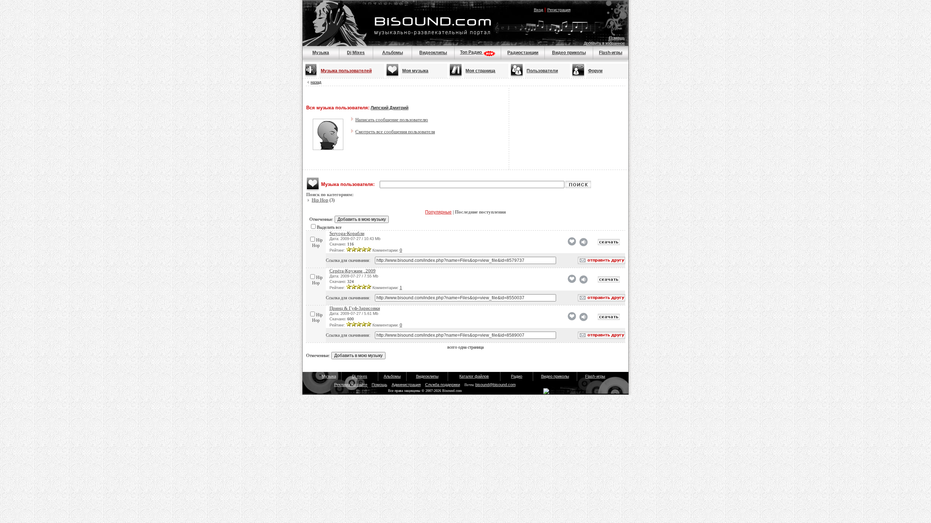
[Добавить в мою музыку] (572, 244)
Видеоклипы (433, 52)
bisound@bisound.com (495, 384)
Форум (595, 70)
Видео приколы (569, 52)
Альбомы (392, 52)
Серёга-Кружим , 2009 (352, 270)
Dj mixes (359, 376)
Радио (516, 376)
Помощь (617, 38)
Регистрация (559, 10)
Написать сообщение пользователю (391, 119)
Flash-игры (610, 52)
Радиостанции (522, 52)
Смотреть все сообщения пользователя (395, 131)
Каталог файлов (474, 376)
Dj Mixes (356, 52)
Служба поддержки (442, 384)
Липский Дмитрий (389, 107)
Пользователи (542, 70)
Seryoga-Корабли (346, 233)
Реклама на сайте (350, 384)
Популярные (438, 212)
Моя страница (480, 70)
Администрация (406, 384)
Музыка (320, 52)
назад (316, 82)
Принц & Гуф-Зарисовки (354, 308)
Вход (538, 10)
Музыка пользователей (346, 70)
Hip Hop (320, 200)
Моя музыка (415, 70)
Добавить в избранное (604, 43)
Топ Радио (471, 52)
